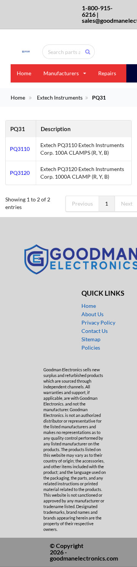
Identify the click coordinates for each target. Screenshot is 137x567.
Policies (90, 347)
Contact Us (94, 331)
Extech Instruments (60, 97)
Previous (82, 203)
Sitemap (90, 339)
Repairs (107, 73)
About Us (92, 314)
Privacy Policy (98, 322)
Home (24, 73)
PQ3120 (20, 172)
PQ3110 (20, 149)
